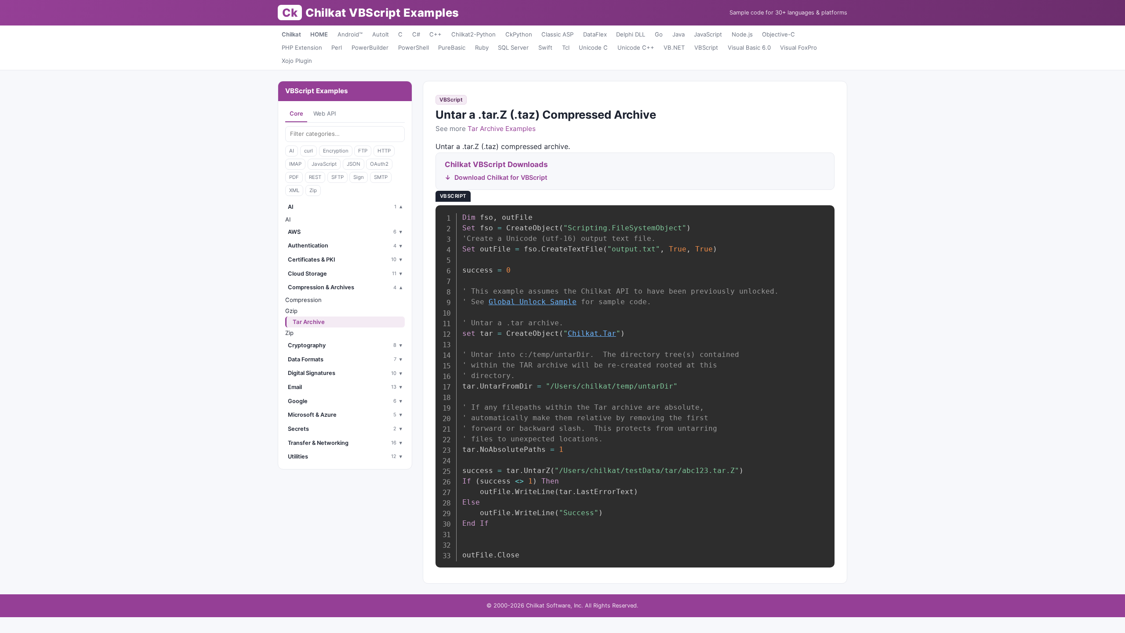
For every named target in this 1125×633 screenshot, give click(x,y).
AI (291, 151)
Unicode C (593, 47)
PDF (294, 177)
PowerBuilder (370, 47)
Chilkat (291, 34)
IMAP (295, 164)
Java (678, 34)
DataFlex (595, 34)
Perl (336, 47)
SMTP (381, 177)
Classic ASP (557, 34)
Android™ (350, 34)
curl (308, 151)
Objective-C (778, 34)
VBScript (706, 47)
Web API (324, 113)
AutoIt (380, 34)
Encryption (335, 151)
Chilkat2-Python (473, 34)
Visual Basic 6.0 (749, 47)
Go (659, 34)
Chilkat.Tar (592, 333)
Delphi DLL (630, 34)
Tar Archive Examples (502, 128)
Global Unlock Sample (533, 302)
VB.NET (674, 47)
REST (315, 177)
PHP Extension (302, 47)
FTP (362, 151)
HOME (319, 34)
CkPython (518, 34)
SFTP (337, 177)
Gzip (291, 310)
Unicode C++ (635, 47)
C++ (435, 34)
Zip (313, 190)
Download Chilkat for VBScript (500, 177)
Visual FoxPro (798, 47)
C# (416, 34)
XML (294, 190)
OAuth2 (379, 164)
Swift (545, 47)
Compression (303, 299)
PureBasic (451, 47)
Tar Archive (309, 321)
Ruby (482, 47)
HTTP (384, 151)
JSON (353, 164)
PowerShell (413, 47)
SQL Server (513, 47)
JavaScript (708, 34)
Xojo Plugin (297, 60)
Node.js (742, 34)
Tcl (566, 47)
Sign (358, 177)
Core (296, 113)
